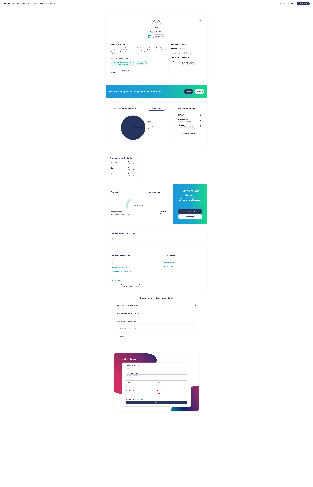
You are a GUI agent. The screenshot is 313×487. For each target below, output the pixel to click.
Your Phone (160, 390)
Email (128, 382)
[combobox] (158, 239)
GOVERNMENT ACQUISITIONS (121, 276)
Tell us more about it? (132, 373)
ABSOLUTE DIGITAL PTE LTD (120, 263)
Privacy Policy (139, 399)
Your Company (130, 390)
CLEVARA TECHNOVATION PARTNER (122, 271)
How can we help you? (132, 365)
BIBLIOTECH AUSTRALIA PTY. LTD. (122, 267)
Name (159, 382)
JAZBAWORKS (117, 280)
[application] (138, 127)
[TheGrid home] (6, 4)
